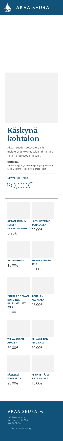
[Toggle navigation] (56, 7)
